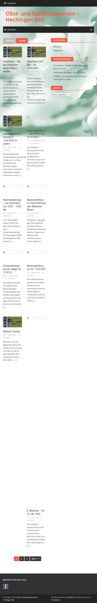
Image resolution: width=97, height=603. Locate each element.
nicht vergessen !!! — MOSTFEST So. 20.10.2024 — (36, 134)
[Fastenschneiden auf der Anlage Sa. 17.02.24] (12, 256)
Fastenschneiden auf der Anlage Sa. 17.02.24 (12, 269)
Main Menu (12, 29)
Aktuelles (57, 46)
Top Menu (11, 3)
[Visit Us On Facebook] (5, 586)
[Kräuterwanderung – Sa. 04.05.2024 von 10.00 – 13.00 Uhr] (12, 190)
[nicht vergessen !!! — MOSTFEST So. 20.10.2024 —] (36, 120)
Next (34, 559)
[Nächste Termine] (12, 321)
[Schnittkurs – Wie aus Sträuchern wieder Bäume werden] (12, 51)
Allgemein (57, 50)
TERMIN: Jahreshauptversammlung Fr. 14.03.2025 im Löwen (12, 137)
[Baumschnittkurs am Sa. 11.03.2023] (36, 256)
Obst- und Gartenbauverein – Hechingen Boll (42, 16)
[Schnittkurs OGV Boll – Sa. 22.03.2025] (36, 51)
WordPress (71, 597)
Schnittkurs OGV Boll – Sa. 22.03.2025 (35, 65)
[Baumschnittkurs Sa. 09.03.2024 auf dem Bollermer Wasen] (36, 190)
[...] (8, 106)
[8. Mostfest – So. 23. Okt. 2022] (36, 411)
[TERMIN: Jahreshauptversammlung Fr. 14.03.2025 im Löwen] (12, 120)
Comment (11, 77)
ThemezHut (55, 600)
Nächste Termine (11, 331)
